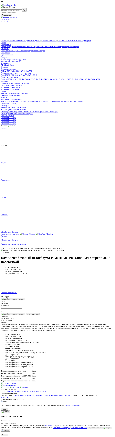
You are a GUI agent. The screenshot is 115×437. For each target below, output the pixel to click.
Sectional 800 (17, 61)
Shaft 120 (4, 75)
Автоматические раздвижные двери (15, 93)
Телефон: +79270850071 (22, 395)
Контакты (4, 21)
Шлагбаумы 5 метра (8, 122)
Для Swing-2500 (52, 79)
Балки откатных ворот (10, 51)
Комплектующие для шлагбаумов (14, 110)
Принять (4, 409)
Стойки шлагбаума (36, 112)
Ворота (3, 43)
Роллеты (4, 97)
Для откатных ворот (8, 69)
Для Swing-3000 (65, 79)
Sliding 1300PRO (17, 71)
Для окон (4, 67)
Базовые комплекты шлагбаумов (13, 108)
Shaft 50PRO (32, 75)
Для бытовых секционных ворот (13, 59)
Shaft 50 (24, 75)
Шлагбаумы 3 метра (8, 118)
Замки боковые (7, 101)
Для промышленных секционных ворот (16, 73)
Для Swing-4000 (94, 79)
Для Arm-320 (16, 79)
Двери (3, 91)
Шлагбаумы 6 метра (8, 124)
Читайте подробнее (72, 405)
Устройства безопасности (10, 87)
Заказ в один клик (33, 314)
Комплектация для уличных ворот (32, 51)
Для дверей (5, 63)
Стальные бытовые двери (11, 95)
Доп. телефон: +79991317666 (42, 395)
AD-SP (3, 65)
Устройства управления (10, 89)
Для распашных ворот (9, 77)
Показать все (6, 15)
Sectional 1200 (6, 61)
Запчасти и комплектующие (11, 99)
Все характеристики (9, 293)
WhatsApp (49, 234)
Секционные (6, 45)
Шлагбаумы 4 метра (8, 120)
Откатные (5, 49)
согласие (48, 426)
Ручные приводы (76, 101)
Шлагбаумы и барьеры (9, 103)
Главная (4, 128)
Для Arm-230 (6, 79)
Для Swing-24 (40, 79)
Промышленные (7, 55)
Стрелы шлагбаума (50, 112)
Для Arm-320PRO (28, 79)
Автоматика (5, 57)
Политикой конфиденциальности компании (70, 428)
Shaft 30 (18, 75)
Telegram (32, 234)
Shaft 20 (11, 75)
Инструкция (11, 383)
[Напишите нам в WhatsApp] (15, 387)
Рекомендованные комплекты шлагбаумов (17, 114)
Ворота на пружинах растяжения (14, 47)
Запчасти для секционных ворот (66, 47)
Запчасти (4, 81)
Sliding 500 (28, 71)
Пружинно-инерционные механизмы (55, 101)
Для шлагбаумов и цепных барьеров (15, 83)
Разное (26, 112)
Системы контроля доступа (11, 85)
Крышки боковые (20, 101)
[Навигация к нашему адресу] (24, 387)
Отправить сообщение (96, 428)
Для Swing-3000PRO (79, 79)
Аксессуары (5, 105)
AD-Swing (10, 65)
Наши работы (6, 19)
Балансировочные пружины (12, 112)
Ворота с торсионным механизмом (40, 47)
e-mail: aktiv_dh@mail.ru (63, 395)
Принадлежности (34, 101)
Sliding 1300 (5, 71)
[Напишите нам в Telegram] (5, 387)
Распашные (5, 53)
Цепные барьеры (7, 116)
